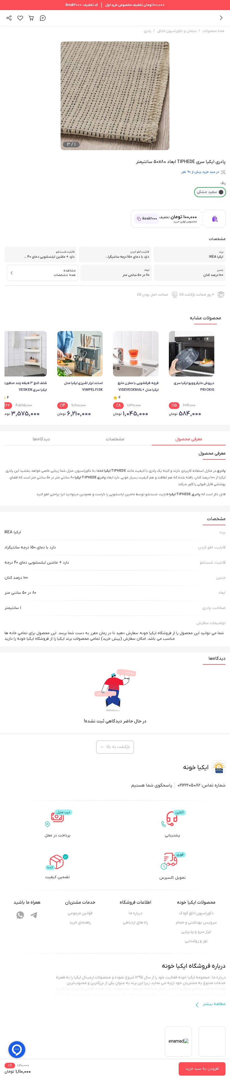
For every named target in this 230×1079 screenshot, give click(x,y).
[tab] (189, 440)
